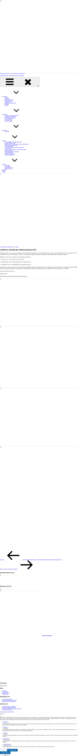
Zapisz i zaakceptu (5, 752)
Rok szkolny (4, 114)
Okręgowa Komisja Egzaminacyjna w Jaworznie (11, 708)
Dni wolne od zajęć (8, 118)
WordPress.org (5, 694)
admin (17, 246)
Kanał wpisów (5, 691)
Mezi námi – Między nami (10, 153)
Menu (38, 86)
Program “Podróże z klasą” (10, 142)
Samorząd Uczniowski (9, 100)
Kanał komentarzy (6, 692)
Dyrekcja (6, 97)
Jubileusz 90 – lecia (8, 168)
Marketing (5, 727)
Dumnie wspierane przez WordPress (7, 711)
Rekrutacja (4, 169)
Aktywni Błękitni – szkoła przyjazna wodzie (13, 141)
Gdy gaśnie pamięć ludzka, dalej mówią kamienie (14, 147)
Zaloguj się (4, 690)
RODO (3, 170)
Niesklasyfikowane (7, 744)
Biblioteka (7, 104)
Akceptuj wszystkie (12, 750)
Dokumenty (4, 130)
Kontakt (4, 171)
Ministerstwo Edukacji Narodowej (9, 707)
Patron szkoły (7, 166)
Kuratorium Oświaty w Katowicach (9, 706)
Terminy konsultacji (8, 121)
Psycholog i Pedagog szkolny (10, 102)
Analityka (5, 732)
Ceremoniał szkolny (9, 167)
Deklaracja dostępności (47, 635)
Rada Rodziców (8, 101)
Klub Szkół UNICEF (9, 152)
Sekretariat (7, 98)
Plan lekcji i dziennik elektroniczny (11, 115)
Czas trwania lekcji (8, 119)
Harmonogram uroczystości (10, 117)
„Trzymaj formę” (8, 148)
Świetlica (6, 105)
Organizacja (4, 96)
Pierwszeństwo (6, 738)
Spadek (3, 750)
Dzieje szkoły (7, 165)
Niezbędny (5, 721)
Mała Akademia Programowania (11, 145)
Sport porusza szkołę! (9, 146)
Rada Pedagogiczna (8, 99)
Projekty (4, 140)
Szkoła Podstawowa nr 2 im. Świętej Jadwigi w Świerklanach (12, 75)
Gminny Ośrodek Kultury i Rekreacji (9, 700)
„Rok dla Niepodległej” (9, 154)
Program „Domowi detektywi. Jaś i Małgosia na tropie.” (15, 149)
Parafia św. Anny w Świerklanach (8, 701)
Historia (3, 164)
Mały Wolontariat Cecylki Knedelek (12, 151)
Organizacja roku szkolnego (10, 116)
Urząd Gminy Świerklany (7, 699)
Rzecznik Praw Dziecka (7, 709)
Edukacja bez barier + (9, 150)
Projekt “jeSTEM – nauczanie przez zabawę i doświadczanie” (17, 144)
